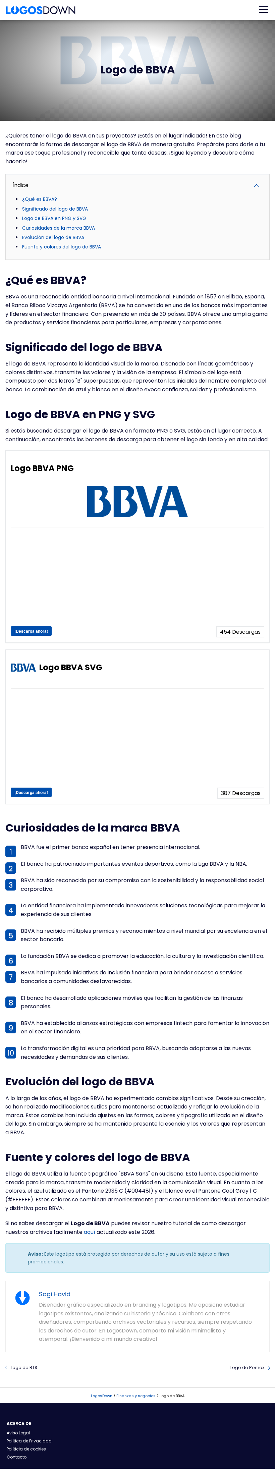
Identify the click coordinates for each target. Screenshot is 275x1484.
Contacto (16, 1457)
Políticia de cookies (26, 1449)
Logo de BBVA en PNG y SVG (54, 218)
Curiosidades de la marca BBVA (58, 228)
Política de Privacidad (29, 1441)
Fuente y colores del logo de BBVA (61, 246)
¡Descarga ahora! (31, 631)
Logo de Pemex (247, 1367)
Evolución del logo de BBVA (53, 237)
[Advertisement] (137, 579)
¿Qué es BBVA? (39, 199)
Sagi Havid (54, 1294)
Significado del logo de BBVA (55, 209)
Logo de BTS (24, 1367)
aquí (89, 1232)
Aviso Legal (18, 1433)
